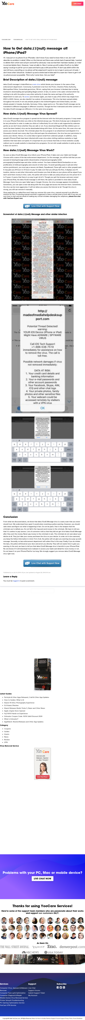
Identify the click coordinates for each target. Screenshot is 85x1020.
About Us (34, 1018)
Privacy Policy (69, 1018)
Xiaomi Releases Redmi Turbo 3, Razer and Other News (24, 708)
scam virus (36, 84)
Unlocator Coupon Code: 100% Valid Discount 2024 (23, 716)
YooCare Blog (17, 39)
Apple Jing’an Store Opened (14, 711)
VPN (6, 742)
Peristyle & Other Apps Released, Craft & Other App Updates (26, 697)
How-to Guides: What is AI (14, 700)
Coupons (7, 729)
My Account (32, 995)
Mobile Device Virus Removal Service (14, 998)
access (26, 97)
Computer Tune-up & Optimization (13, 993)
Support (62, 1018)
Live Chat (77, 4)
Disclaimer (79, 1018)
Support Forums (34, 990)
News (6, 737)
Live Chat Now (42, 878)
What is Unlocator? (11, 719)
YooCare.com (6, 39)
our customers (46, 913)
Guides (6, 731)
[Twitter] (61, 987)
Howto (6, 734)
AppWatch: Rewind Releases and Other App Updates (23, 722)
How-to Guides (41, 1018)
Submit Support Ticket (36, 993)
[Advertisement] (42, 21)
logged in (16, 581)
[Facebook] (58, 987)
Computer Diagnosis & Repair (11, 995)
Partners (48, 1018)
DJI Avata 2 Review (11, 705)
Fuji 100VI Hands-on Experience (16, 713)
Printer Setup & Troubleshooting (12, 1000)
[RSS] (64, 987)
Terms (74, 1018)
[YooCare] (8, 4)
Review (7, 740)
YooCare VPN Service (8, 1005)
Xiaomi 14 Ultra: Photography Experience (19, 703)
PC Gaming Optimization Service (12, 1003)
